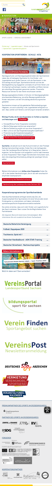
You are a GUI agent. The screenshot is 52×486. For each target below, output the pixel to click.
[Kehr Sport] (24, 423)
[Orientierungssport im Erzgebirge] (20, 452)
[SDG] (6, 430)
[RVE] (36, 423)
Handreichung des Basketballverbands (17, 179)
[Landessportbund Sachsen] (7, 475)
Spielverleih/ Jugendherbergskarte (14, 49)
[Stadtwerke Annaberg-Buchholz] (19, 430)
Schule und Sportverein (31, 46)
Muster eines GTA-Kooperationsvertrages (19, 138)
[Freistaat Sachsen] (11, 443)
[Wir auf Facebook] (4, 10)
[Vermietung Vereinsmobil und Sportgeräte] (15, 381)
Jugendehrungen (16, 46)
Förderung (5, 46)
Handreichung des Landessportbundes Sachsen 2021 (22, 184)
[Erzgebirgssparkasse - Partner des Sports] (11, 411)
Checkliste (23, 119)
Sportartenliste (8, 163)
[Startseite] (40, 7)
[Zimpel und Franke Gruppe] (10, 423)
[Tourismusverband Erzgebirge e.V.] (18, 475)
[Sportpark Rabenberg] (32, 475)
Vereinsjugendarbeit (22, 38)
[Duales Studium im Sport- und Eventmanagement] (45, 475)
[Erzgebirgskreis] (35, 443)
